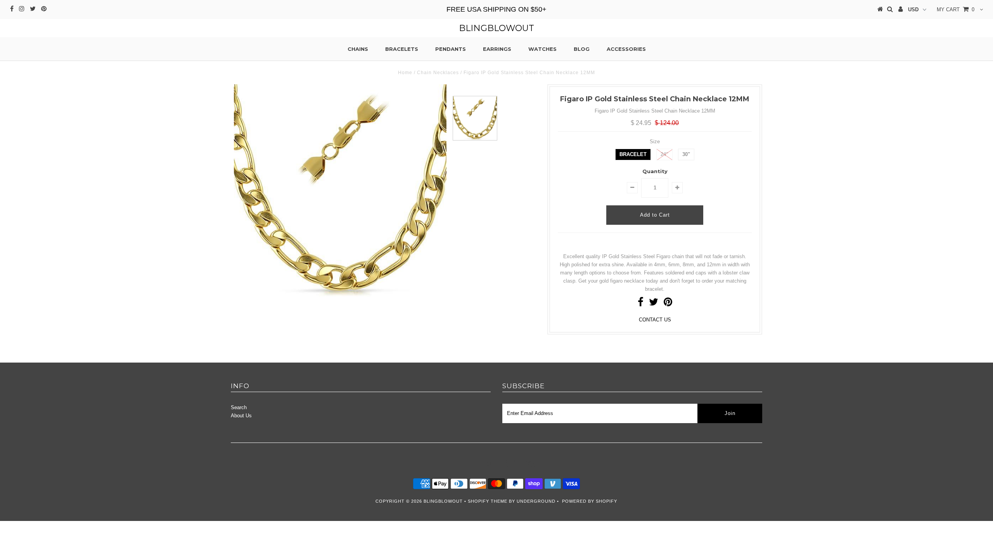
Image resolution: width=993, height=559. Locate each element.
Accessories (626, 49)
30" (686, 154)
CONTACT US (655, 320)
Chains (358, 49)
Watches (542, 49)
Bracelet (633, 154)
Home (405, 72)
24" (664, 154)
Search (239, 407)
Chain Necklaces (438, 72)
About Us (241, 415)
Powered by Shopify (589, 501)
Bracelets (401, 49)
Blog (582, 49)
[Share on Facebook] (641, 304)
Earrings (497, 49)
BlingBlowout (496, 28)
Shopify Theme (487, 501)
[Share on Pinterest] (668, 304)
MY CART (955, 9)
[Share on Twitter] (653, 304)
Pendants (450, 49)
